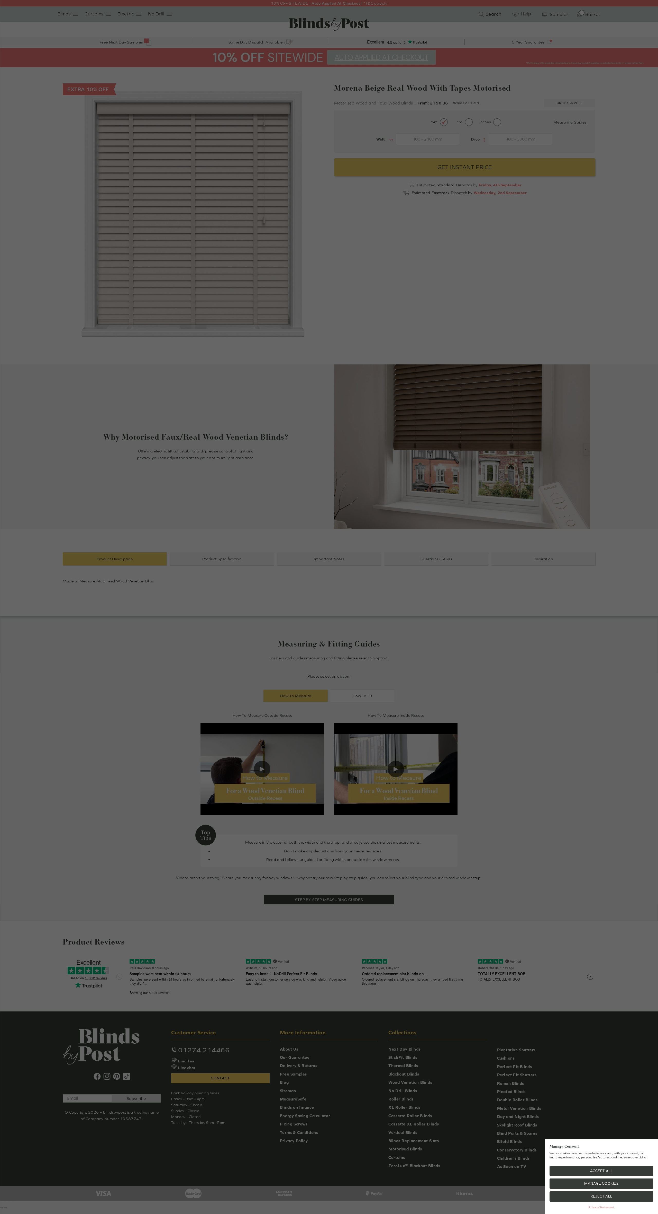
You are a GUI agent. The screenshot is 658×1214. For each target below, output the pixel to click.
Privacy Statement (601, 1207)
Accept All (601, 1171)
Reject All (601, 1196)
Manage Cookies (601, 1183)
